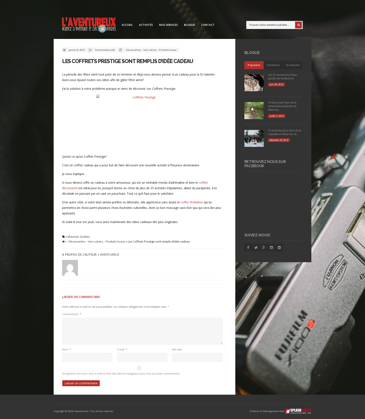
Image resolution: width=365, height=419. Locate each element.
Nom (66, 349)
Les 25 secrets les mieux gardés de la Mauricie (282, 76)
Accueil (127, 25)
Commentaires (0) (105, 49)
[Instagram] (271, 247)
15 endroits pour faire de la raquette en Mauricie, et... (284, 132)
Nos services (168, 25)
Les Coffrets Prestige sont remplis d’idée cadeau (127, 61)
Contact (207, 25)
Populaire (254, 65)
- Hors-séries (149, 49)
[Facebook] (248, 247)
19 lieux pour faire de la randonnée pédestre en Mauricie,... (282, 106)
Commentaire (71, 314)
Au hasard (292, 65)
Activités (146, 25)
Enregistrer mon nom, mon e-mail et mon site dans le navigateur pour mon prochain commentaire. (121, 373)
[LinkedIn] (279, 247)
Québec (85, 236)
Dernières (273, 65)
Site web (177, 349)
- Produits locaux (167, 49)
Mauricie (73, 236)
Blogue (189, 25)
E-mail (122, 349)
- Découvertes (133, 49)
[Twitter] (256, 247)
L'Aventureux (108, 254)
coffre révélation (192, 202)
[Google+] (264, 247)
